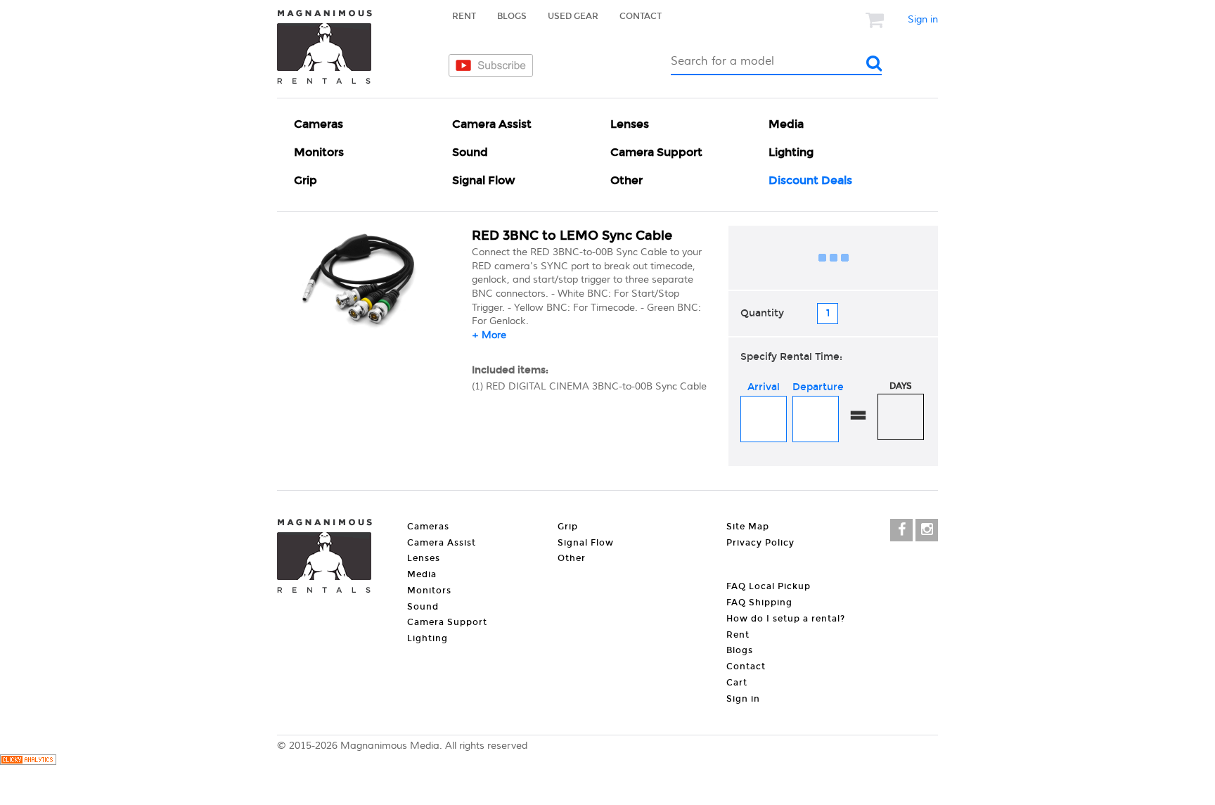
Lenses (629, 124)
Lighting (791, 152)
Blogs (512, 16)
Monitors (319, 152)
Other (626, 180)
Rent (464, 16)
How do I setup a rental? (785, 619)
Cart (736, 683)
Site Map (747, 527)
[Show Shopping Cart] (876, 19)
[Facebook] (901, 530)
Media (786, 124)
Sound (470, 152)
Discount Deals (810, 180)
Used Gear (573, 16)
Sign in (923, 19)
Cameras (318, 124)
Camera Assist (492, 124)
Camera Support (656, 152)
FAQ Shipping (759, 602)
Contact (640, 16)
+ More (489, 335)
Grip (305, 180)
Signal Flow (483, 180)
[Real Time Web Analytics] (28, 762)
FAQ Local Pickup (768, 586)
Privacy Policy (760, 543)
